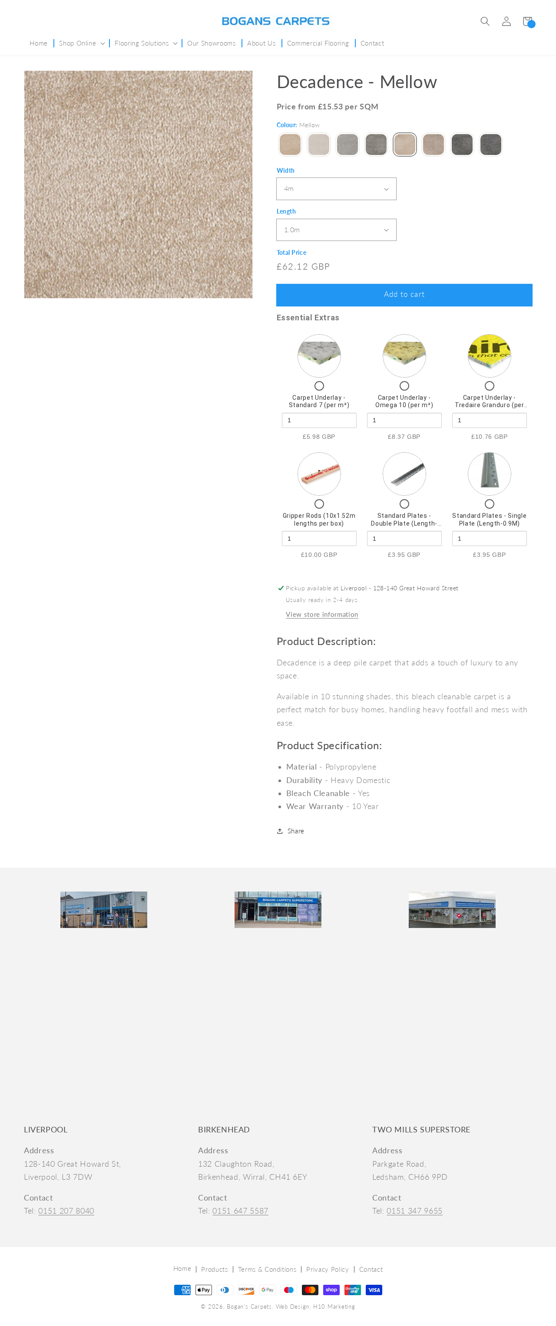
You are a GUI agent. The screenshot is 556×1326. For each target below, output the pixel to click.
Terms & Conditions (267, 1269)
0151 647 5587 (240, 1210)
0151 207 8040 (66, 1210)
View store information (322, 614)
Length (286, 211)
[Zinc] (490, 145)
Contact (371, 1269)
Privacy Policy (327, 1269)
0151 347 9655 (415, 1210)
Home (182, 1268)
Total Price (292, 252)
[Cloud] (318, 145)
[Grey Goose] (376, 145)
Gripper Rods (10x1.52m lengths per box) (319, 519)
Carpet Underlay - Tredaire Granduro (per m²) (489, 405)
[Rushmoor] (433, 145)
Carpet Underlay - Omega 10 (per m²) (404, 401)
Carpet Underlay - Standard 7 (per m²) (319, 401)
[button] (485, 21)
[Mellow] (404, 145)
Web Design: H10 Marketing (315, 1306)
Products (214, 1269)
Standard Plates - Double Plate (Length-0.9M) (404, 523)
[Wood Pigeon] (462, 145)
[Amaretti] (290, 145)
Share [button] (296, 831)
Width (286, 170)
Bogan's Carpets (249, 1306)
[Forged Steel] (347, 145)
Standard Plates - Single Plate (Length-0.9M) (489, 519)
